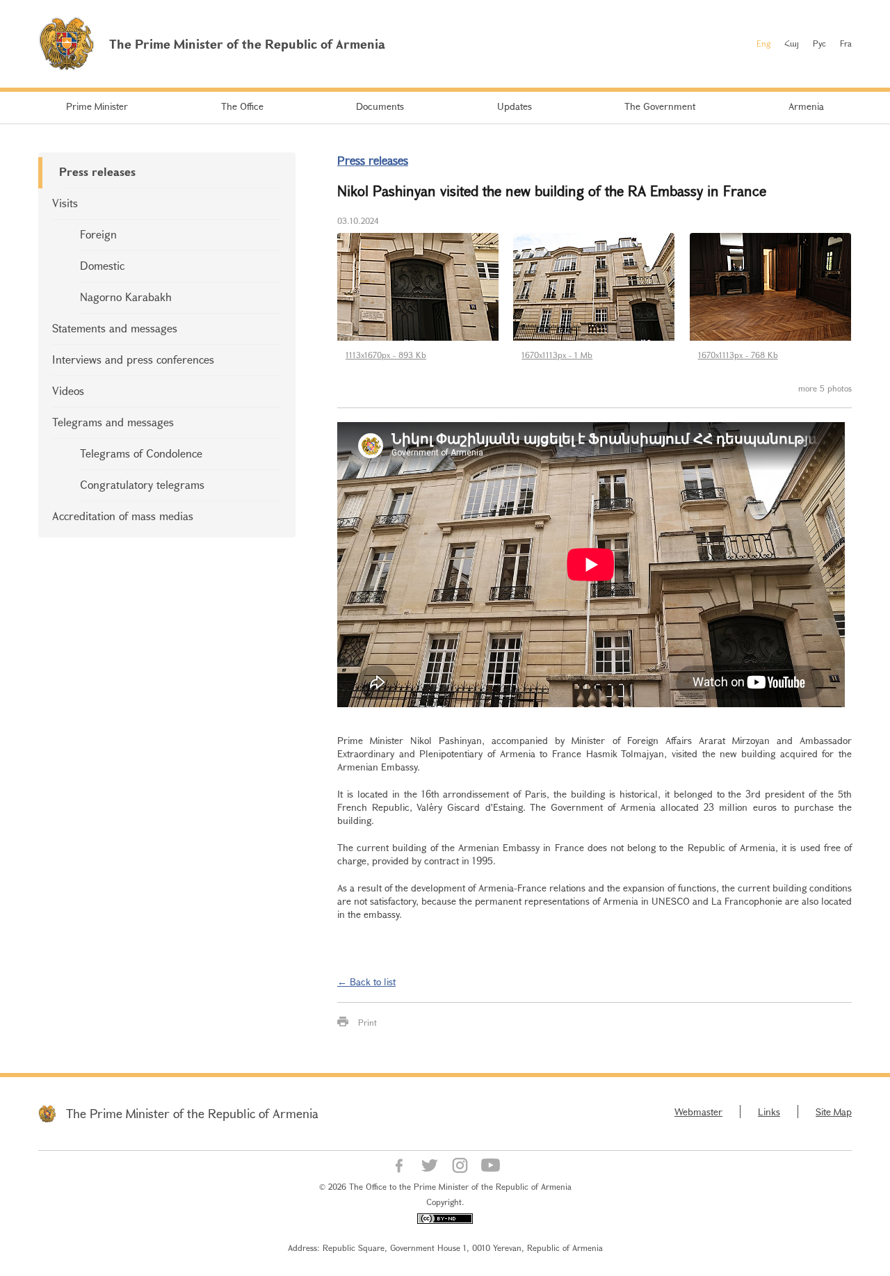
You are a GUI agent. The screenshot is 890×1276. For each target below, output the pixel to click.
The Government (659, 106)
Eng (763, 43)
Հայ (791, 43)
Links (769, 1111)
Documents (380, 106)
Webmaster (698, 1111)
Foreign (98, 234)
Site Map (834, 1111)
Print (367, 1022)
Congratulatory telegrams (142, 484)
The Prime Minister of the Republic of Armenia (192, 1113)
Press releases (97, 171)
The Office (242, 106)
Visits (65, 202)
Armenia (806, 106)
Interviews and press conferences (133, 359)
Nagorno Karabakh (126, 296)
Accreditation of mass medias (122, 515)
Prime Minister (97, 106)
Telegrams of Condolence (141, 453)
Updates (514, 106)
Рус (819, 43)
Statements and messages (114, 328)
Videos (68, 390)
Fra (846, 43)
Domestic (102, 265)
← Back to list (366, 981)
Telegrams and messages (113, 421)
